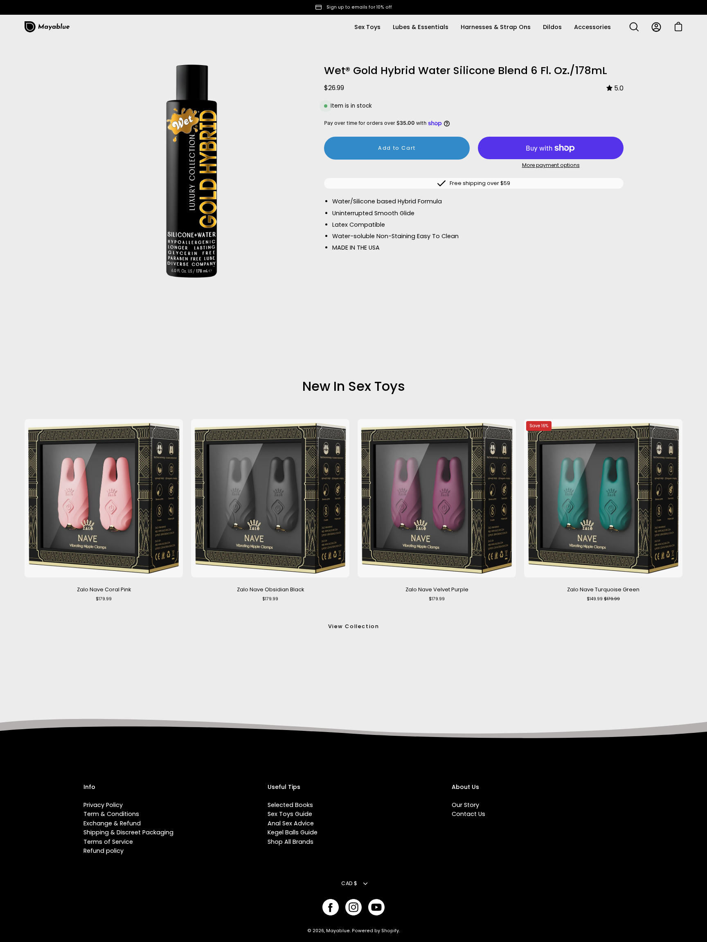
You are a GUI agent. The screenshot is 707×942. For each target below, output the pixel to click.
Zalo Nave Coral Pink (104, 589)
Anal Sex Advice (291, 823)
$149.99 (603, 599)
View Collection (353, 626)
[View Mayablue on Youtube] (376, 907)
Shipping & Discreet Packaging (128, 832)
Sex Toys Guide (290, 814)
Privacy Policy (103, 805)
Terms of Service (108, 842)
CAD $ (349, 883)
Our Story (465, 805)
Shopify (390, 931)
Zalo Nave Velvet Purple (436, 589)
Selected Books (290, 805)
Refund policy (103, 851)
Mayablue (338, 931)
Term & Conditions (111, 814)
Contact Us (468, 814)
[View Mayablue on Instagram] (353, 907)
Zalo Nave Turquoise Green (603, 589)
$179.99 (104, 599)
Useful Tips (284, 787)
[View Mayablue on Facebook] (330, 907)
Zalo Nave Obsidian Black (270, 589)
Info (89, 787)
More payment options (551, 165)
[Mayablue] (47, 27)
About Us (465, 787)
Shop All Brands (290, 842)
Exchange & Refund (112, 823)
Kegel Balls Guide (292, 832)
